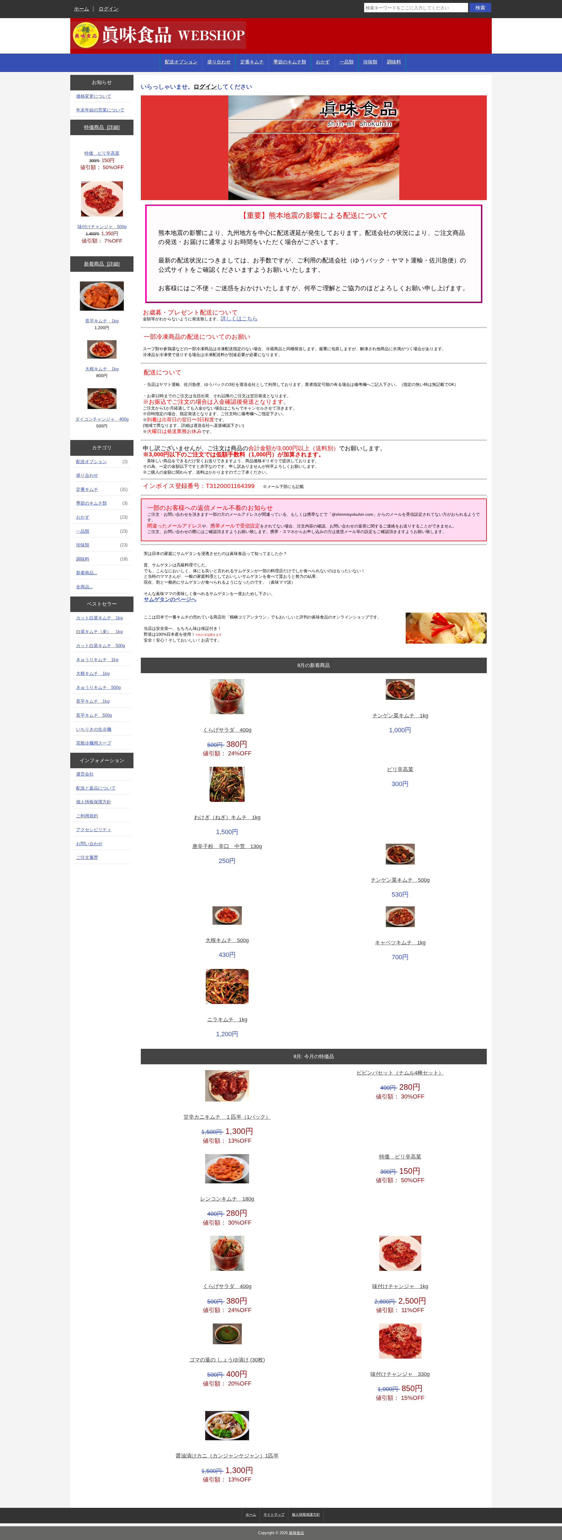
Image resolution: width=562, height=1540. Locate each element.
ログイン (109, 9)
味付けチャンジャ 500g (102, 226)
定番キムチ (252, 61)
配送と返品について (96, 788)
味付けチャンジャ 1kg (400, 1286)
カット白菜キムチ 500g (100, 645)
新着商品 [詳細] (102, 264)
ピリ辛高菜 (400, 769)
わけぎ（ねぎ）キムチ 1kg (227, 817)
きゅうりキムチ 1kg (97, 659)
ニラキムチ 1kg (227, 1019)
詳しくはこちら (239, 319)
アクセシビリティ (93, 829)
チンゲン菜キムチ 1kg (400, 716)
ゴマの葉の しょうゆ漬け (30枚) (227, 1360)
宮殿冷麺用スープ (93, 742)
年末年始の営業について (100, 109)
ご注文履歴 (87, 857)
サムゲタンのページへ (170, 599)
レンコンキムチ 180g (227, 1199)
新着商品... (86, 572)
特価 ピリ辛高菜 (101, 153)
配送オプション (181, 61)
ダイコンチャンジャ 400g (101, 419)
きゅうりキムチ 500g (98, 687)
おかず (323, 61)
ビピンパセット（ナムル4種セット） (400, 1073)
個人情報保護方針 (93, 801)
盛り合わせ (219, 61)
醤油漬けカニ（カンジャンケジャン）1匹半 (227, 1456)
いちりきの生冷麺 (93, 729)
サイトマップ (274, 1514)
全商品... (84, 586)
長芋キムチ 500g (94, 715)
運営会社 (85, 773)
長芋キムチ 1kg (102, 320)
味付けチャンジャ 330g (400, 1374)
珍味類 (370, 61)
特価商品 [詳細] (102, 127)
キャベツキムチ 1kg (400, 943)
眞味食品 (296, 1533)
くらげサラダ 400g (227, 730)
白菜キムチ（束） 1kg (99, 631)
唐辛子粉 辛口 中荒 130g (227, 846)
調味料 (394, 61)
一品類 (347, 61)
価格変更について (93, 96)
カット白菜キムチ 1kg (99, 617)
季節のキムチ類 (289, 61)
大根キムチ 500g (227, 940)
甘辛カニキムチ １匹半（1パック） (227, 1117)
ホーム (81, 9)
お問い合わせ (89, 843)
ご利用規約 (87, 815)
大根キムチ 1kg (102, 368)
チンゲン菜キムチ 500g (400, 880)
